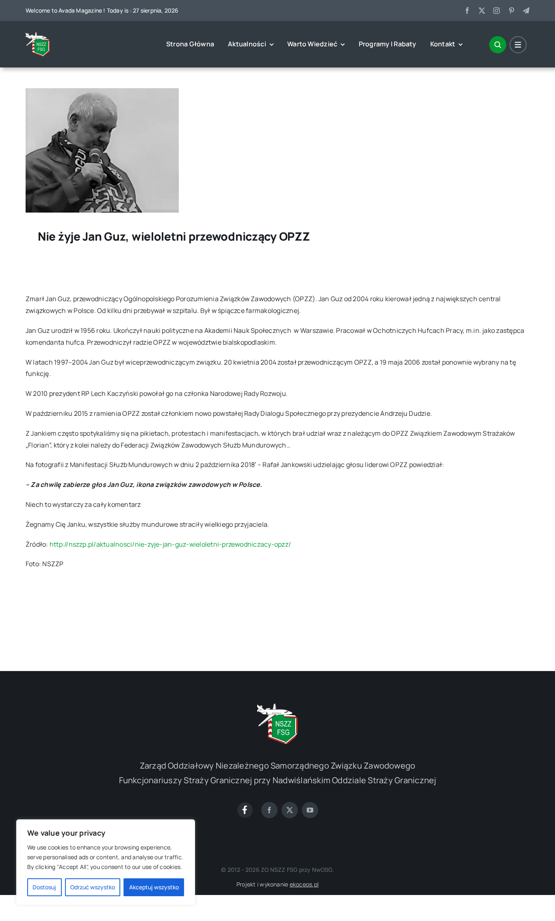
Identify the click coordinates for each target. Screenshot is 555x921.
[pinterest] (511, 10)
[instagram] (496, 10)
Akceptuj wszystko (154, 887)
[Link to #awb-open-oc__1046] (497, 44)
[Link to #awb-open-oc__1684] (518, 44)
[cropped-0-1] (38, 35)
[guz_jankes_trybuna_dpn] (102, 91)
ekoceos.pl (304, 884)
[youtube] (310, 810)
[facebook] (467, 10)
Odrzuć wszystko (92, 887)
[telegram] (526, 10)
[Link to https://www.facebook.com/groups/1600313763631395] (245, 810)
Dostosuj (44, 887)
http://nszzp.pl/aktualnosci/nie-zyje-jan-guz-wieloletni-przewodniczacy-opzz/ (170, 544)
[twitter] (482, 10)
